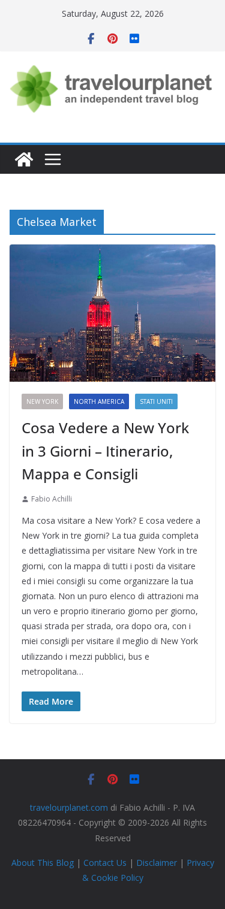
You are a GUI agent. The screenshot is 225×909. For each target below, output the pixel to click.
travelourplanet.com (69, 807)
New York (42, 401)
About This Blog (42, 862)
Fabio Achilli (51, 499)
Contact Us (105, 862)
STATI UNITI (156, 401)
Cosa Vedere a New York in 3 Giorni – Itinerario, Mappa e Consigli (105, 451)
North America (99, 401)
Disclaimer (156, 862)
